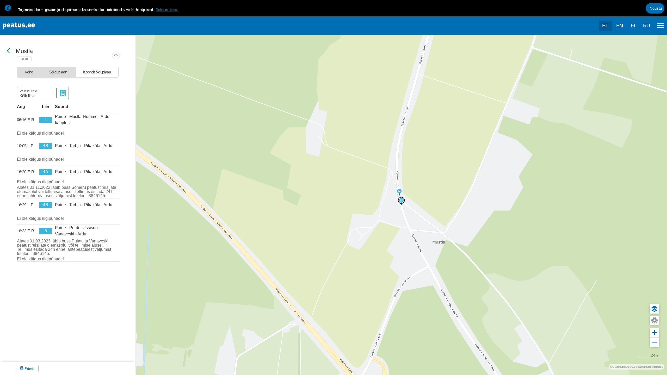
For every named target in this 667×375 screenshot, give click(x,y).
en (619, 25)
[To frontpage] (30, 25)
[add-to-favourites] (116, 56)
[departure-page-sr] (26, 120)
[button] (654, 309)
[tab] (29, 72)
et (605, 25)
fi (633, 25)
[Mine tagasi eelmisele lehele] (8, 51)
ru (646, 25)
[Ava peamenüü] (660, 25)
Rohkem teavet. (167, 10)
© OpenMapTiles (619, 366)
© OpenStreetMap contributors (646, 366)
